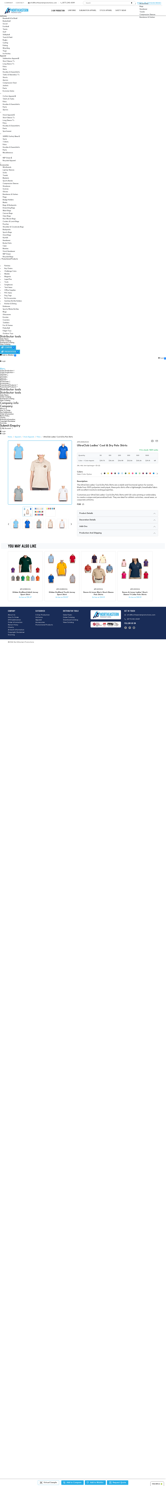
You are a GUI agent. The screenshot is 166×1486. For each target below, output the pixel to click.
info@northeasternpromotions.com (43, 3)
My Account (6, 428)
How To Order (5, 410)
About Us (11, 615)
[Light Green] (139, 473)
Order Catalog (5, 341)
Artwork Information (7, 419)
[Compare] (12, 600)
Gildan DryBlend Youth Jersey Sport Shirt (62, 593)
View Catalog (5, 344)
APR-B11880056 (25, 589)
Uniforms (3, 16)
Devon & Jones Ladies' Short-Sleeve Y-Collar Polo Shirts (135, 593)
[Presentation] (21, 600)
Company (9, 3)
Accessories (4, 165)
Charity (2, 418)
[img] (27, 511)
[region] (152, 442)
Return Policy (4, 416)
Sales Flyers (4, 339)
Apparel (3, 56)
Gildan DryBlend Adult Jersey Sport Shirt (25, 593)
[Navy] (146, 473)
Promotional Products (10, 259)
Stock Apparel (8, 115)
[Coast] (118, 473)
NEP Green (7, 158)
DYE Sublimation (14, 620)
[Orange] (150, 473)
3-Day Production (58, 10)
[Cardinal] (111, 473)
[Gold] (129, 473)
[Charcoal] (115, 473)
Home (10, 437)
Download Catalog (7, 342)
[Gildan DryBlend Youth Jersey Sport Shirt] (62, 568)
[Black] (104, 473)
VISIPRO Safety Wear (11, 136)
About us (3, 409)
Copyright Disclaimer (7, 421)
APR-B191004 (98, 589)
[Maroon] (143, 473)
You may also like (81, 546)
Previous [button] (101, 473)
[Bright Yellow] (108, 473)
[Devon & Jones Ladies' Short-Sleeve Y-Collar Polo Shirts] (135, 568)
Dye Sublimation (6, 412)
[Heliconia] (132, 473)
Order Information (7, 414)
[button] (83, 355)
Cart (162, 358)
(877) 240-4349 (68, 3)
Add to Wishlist (8, 355)
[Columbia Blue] (122, 473)
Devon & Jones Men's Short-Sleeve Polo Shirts (98, 593)
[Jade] (136, 473)
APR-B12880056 (62, 589)
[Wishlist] (29, 600)
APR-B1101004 (135, 589)
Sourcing (3, 423)
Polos (39, 437)
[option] (104, 473)
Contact (20, 3)
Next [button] (157, 473)
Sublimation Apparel (10, 58)
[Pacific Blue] (153, 473)
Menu (2, 369)
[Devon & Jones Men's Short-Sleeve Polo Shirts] (98, 568)
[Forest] (125, 473)
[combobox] (105, 3)
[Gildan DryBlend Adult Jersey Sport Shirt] (25, 568)
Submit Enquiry (10, 425)
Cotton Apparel (9, 96)
